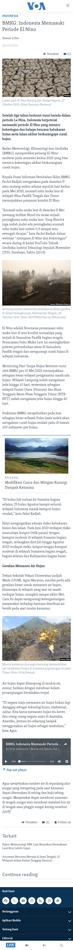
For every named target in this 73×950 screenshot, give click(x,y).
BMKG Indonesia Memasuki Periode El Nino (38, 744)
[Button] (51, 54)
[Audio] (44, 945)
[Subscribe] (57, 900)
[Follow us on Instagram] (31, 900)
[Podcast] (49, 900)
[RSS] (40, 900)
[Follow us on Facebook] (5, 900)
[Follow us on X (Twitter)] (14, 900)
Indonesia (10, 16)
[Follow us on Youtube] (23, 900)
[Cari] (61, 945)
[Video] (27, 945)
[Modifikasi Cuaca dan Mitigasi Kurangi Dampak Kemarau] (36, 456)
